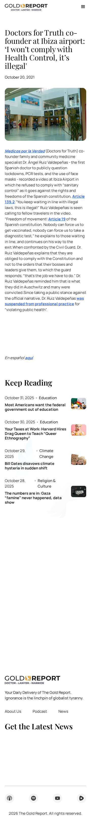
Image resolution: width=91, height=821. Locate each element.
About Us (13, 711)
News (63, 711)
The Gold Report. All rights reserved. (45, 813)
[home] (26, 7)
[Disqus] (45, 586)
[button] (81, 7)
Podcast (40, 711)
